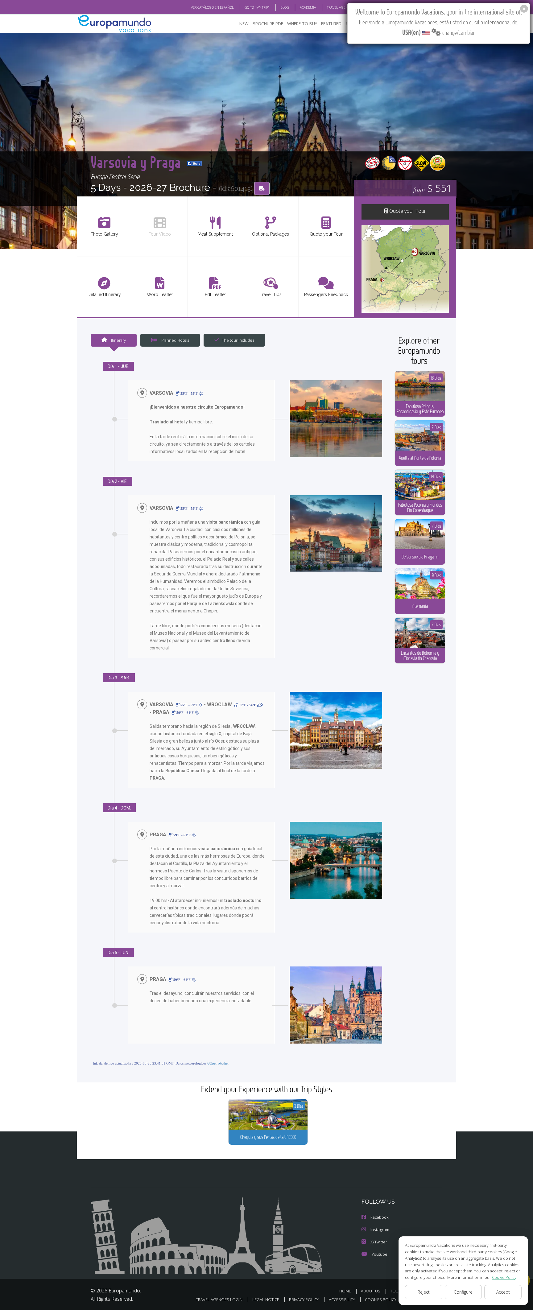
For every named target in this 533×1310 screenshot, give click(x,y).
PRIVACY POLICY (304, 1299)
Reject (424, 1292)
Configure (463, 1292)
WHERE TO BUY (302, 24)
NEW (244, 24)
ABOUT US (370, 1291)
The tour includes (238, 340)
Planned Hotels (174, 340)
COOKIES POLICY (380, 1299)
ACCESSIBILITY (342, 1299)
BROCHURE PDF (268, 24)
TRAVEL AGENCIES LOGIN (346, 7)
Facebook (379, 1217)
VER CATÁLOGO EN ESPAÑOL (212, 7)
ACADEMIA (308, 7)
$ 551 (432, 188)
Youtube (379, 1254)
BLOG (284, 7)
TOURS (396, 1291)
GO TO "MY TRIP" (257, 7)
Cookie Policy (504, 1277)
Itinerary (118, 340)
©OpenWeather (218, 1063)
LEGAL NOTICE (265, 1299)
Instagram (379, 1229)
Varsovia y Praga (137, 162)
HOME (345, 1291)
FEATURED (331, 24)
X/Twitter (378, 1242)
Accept (503, 1292)
